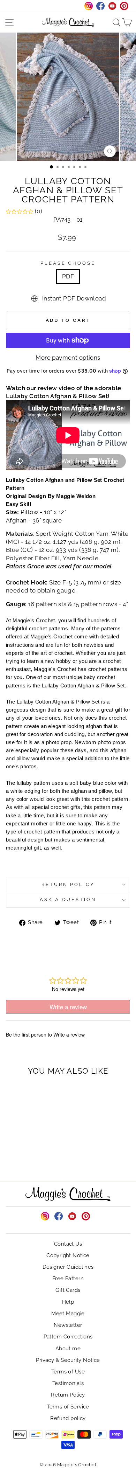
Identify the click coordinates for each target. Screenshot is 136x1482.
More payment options (68, 357)
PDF (68, 276)
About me (68, 1348)
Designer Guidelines (68, 1267)
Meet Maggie (68, 1313)
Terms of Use (68, 1372)
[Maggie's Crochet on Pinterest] (86, 1216)
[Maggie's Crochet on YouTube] (72, 1216)
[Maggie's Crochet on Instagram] (45, 1216)
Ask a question (68, 899)
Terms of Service (68, 1407)
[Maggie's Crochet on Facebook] (58, 1216)
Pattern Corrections (68, 1337)
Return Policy (68, 884)
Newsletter (68, 1325)
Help (68, 1302)
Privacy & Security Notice (68, 1360)
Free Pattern (68, 1278)
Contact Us (68, 1244)
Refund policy (67, 1418)
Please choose (68, 263)
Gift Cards (67, 1290)
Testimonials (68, 1383)
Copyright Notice (68, 1255)
